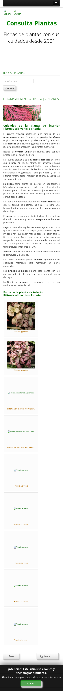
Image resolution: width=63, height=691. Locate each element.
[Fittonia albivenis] (21, 470)
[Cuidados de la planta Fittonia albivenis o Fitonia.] (22, 112)
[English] (17, 12)
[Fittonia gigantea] (21, 316)
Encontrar (9, 87)
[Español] (7, 12)
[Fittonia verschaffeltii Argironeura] (21, 393)
